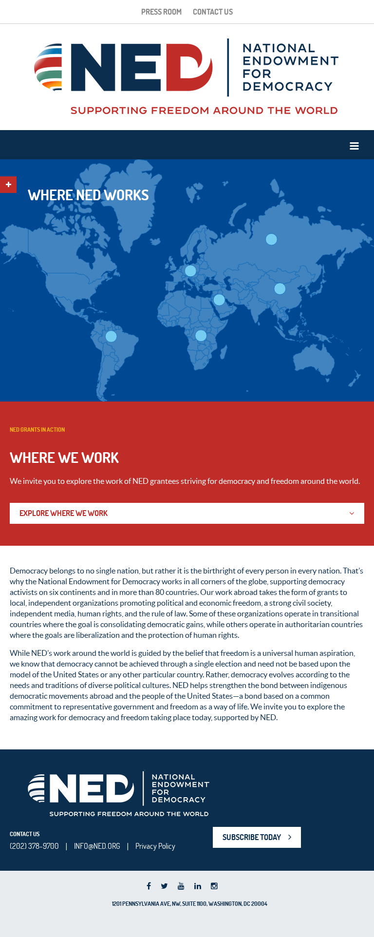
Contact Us (213, 12)
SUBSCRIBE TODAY (252, 837)
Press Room (161, 12)
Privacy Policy (155, 846)
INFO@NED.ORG (97, 846)
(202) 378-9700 (34, 846)
